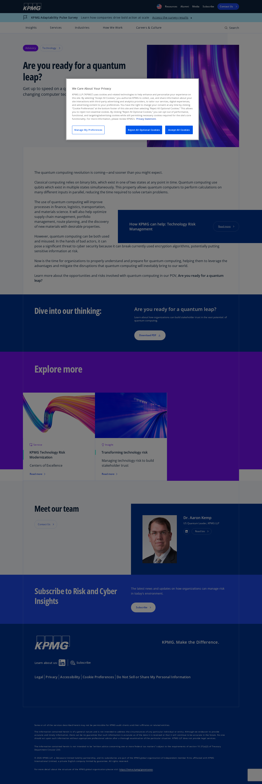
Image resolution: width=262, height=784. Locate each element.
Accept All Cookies (179, 129)
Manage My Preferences (88, 129)
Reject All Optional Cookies (144, 129)
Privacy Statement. (146, 118)
